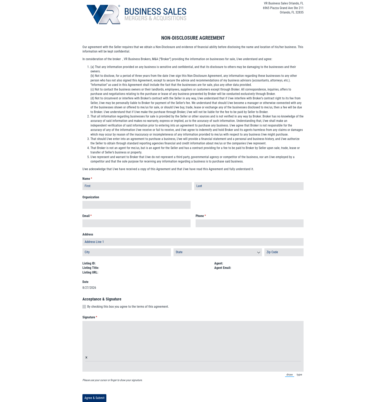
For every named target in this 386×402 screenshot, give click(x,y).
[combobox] (217, 252)
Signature (95, 317)
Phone (206, 216)
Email (92, 216)
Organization (90, 197)
